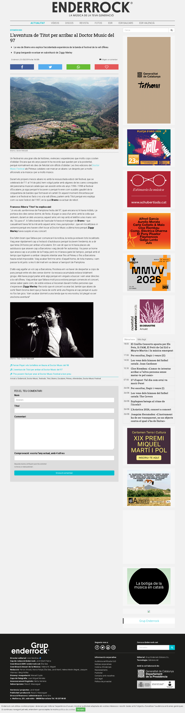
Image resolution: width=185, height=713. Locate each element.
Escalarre (61, 378)
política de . (67, 709)
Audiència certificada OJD (105, 661)
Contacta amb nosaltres (105, 676)
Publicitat (98, 673)
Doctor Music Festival (92, 378)
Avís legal (99, 678)
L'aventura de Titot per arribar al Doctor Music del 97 (37, 369)
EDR (110, 23)
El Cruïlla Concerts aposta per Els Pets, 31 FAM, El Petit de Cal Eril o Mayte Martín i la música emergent (152, 347)
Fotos (98, 23)
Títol (16, 406)
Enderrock (22, 378)
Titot (49, 378)
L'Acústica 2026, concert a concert (151, 409)
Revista (84, 23)
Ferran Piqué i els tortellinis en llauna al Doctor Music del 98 (41, 365)
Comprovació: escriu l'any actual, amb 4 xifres (39, 453)
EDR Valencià (147, 23)
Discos (69, 23)
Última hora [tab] (129, 339)
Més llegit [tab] (142, 339)
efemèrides (77, 378)
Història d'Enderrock (103, 667)
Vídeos (55, 23)
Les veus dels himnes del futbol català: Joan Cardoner (149, 362)
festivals (42, 378)
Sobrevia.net (153, 660)
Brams (54, 378)
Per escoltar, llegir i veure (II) (148, 355)
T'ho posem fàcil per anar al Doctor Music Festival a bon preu (42, 374)
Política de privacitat (103, 681)
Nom (16, 395)
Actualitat (38, 23)
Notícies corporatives (103, 664)
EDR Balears (126, 23)
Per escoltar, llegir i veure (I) (147, 388)
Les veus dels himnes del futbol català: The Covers (149, 395)
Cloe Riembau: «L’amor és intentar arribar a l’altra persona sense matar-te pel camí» (151, 372)
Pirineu (69, 378)
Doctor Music (32, 378)
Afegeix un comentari (109, 60)
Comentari (20, 416)
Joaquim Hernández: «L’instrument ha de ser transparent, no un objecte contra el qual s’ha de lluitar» (152, 417)
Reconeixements (101, 670)
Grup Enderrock (149, 621)
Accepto (80, 710)
